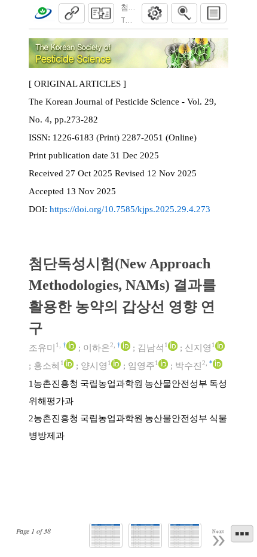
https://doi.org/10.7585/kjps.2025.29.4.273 (130, 209)
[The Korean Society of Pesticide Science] (43, 13)
